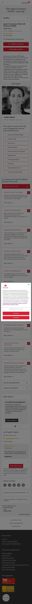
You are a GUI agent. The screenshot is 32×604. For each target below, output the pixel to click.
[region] (16, 302)
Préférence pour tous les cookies (16, 309)
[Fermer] (29, 284)
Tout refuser (16, 313)
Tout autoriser (16, 317)
